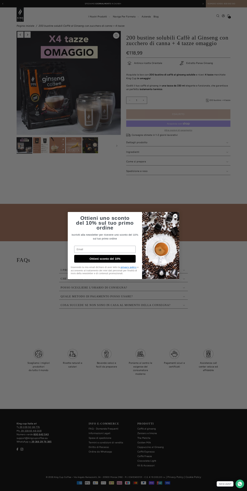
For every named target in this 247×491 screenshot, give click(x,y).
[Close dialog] (175, 216)
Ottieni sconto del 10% (104, 258)
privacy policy (129, 267)
